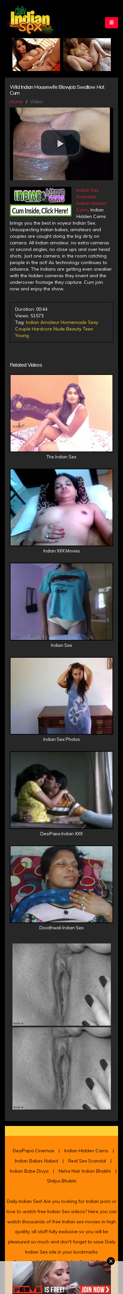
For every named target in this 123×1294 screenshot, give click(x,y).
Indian (32, 322)
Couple (23, 329)
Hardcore (42, 329)
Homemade (74, 322)
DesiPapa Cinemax (33, 1151)
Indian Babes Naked (36, 1161)
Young (22, 335)
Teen (88, 329)
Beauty (73, 329)
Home (16, 102)
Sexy (93, 322)
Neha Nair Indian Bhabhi (85, 1171)
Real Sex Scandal (87, 1161)
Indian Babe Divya (29, 1171)
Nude (59, 329)
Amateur (49, 322)
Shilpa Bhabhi (61, 1181)
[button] (60, 143)
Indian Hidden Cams (86, 1151)
